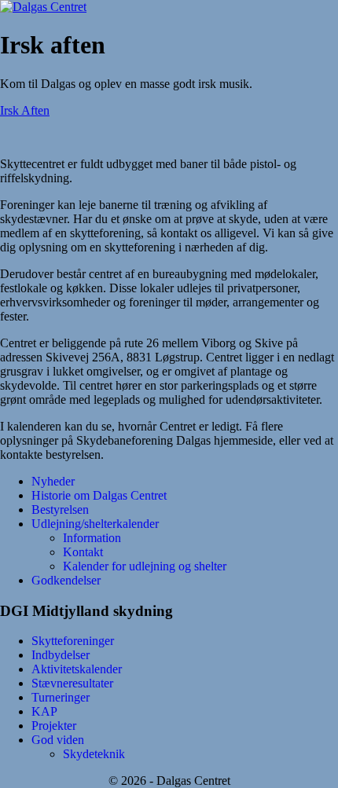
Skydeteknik (94, 754)
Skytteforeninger (72, 640)
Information (92, 537)
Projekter (53, 725)
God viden (57, 739)
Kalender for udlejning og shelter (144, 566)
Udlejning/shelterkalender (95, 523)
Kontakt (83, 552)
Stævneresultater (72, 683)
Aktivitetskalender (76, 669)
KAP (44, 711)
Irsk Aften (25, 110)
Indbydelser (60, 655)
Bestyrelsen (60, 509)
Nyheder (53, 481)
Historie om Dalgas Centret (99, 495)
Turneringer (60, 697)
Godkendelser (66, 580)
